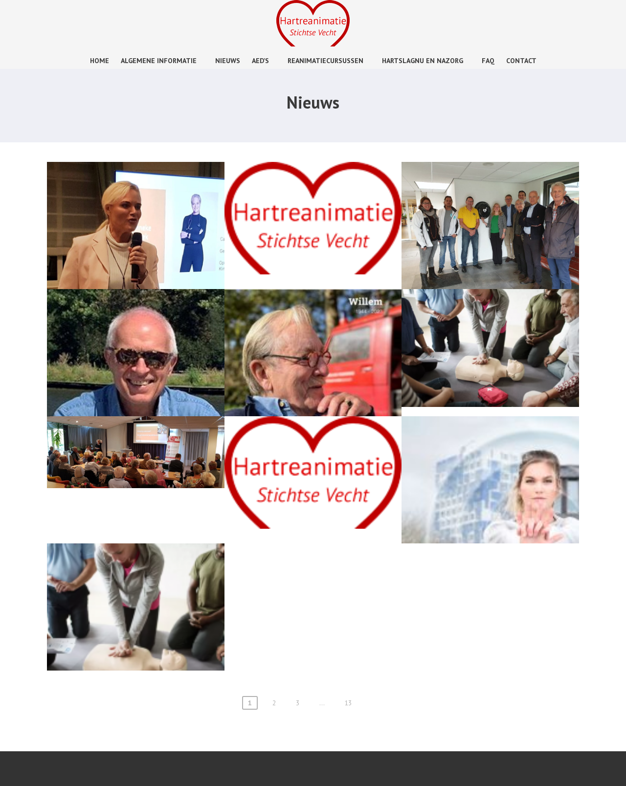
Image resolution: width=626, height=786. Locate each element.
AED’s (260, 60)
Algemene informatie (159, 60)
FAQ (488, 60)
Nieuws (227, 60)
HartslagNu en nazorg (422, 60)
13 (348, 702)
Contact (521, 60)
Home (99, 60)
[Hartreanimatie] (313, 43)
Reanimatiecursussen (325, 60)
